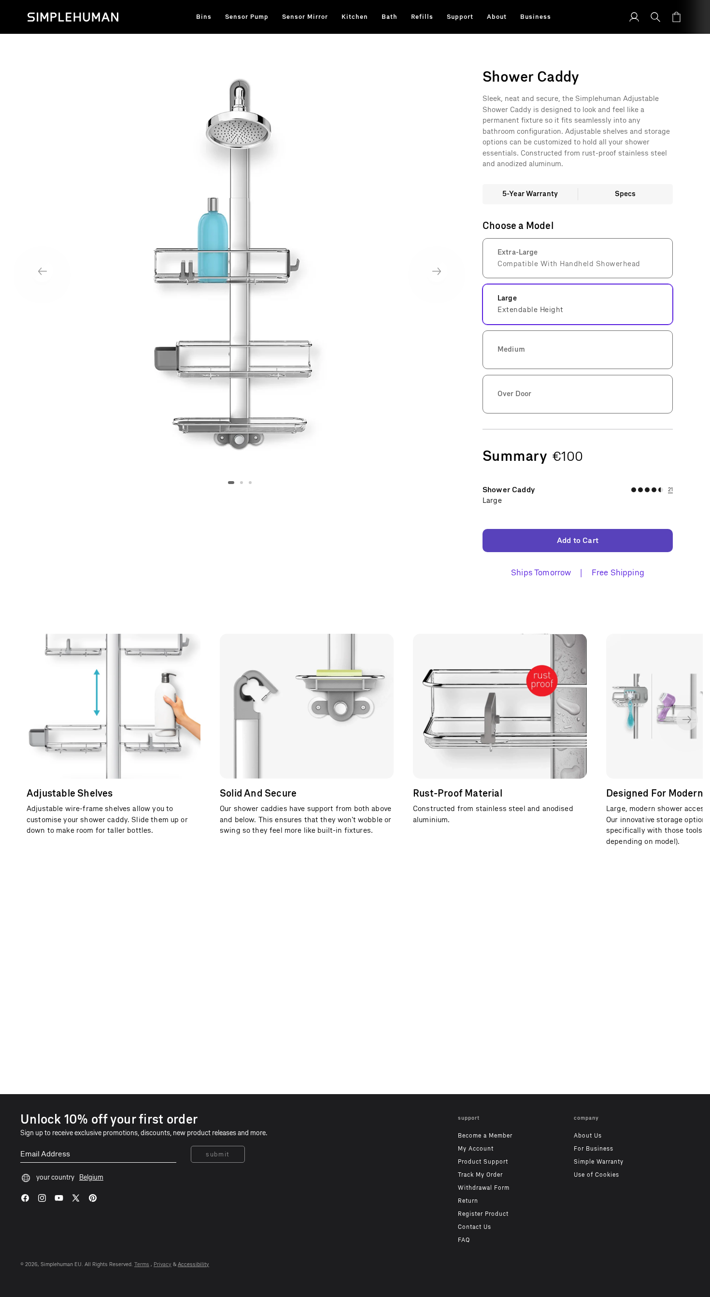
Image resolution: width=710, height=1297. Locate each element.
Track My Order (480, 1174)
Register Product (483, 1214)
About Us (588, 1135)
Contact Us (474, 1227)
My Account (476, 1148)
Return (468, 1200)
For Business (593, 1148)
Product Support (483, 1161)
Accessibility (193, 1264)
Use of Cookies (596, 1174)
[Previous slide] (42, 271)
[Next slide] (437, 271)
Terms (141, 1264)
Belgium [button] (91, 1177)
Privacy (162, 1264)
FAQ (464, 1240)
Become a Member (485, 1135)
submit (218, 1154)
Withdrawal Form (484, 1187)
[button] (203, 16)
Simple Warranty (599, 1161)
